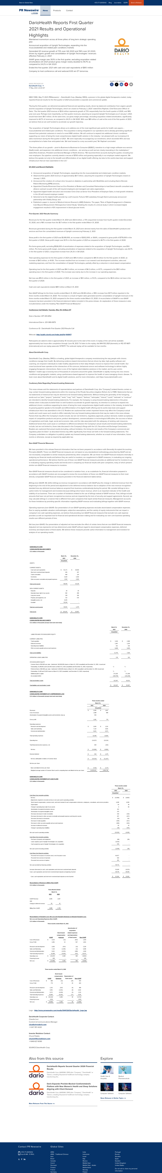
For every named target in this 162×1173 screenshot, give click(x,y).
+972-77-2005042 (27, 1152)
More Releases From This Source (40, 1103)
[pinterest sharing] (126, 85)
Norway (85, 1170)
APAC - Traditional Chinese (59, 1154)
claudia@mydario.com (38, 1024)
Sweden (117, 1161)
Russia (117, 1154)
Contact (69, 10)
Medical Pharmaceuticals (123, 1077)
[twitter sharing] (116, 85)
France (52, 1170)
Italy (84, 1159)
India (84, 1152)
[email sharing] (131, 85)
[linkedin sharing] (121, 85)
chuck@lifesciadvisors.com (39, 1038)
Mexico (85, 1161)
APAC (52, 1152)
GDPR (126, 3)
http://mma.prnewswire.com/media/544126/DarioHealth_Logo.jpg (60, 1010)
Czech (52, 1163)
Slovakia (117, 1156)
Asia (51, 1156)
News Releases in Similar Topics (112, 1098)
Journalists (117, 3)
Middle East (86, 1163)
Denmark (53, 1165)
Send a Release (136, 3)
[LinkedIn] (24, 1159)
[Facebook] (22, 1159)
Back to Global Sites (26, 3)
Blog (110, 3)
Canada (53, 1161)
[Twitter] (19, 1159)
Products (57, 10)
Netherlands (87, 1167)
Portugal (118, 1152)
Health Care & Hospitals (105, 1077)
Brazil (52, 1159)
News (45, 10)
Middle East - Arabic (89, 1165)
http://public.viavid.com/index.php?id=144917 (54, 334)
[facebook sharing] (112, 85)
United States (119, 1165)
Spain (117, 1159)
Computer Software (107, 1093)
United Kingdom (120, 1163)
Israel (84, 1156)
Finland (52, 1167)
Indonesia (86, 1154)
